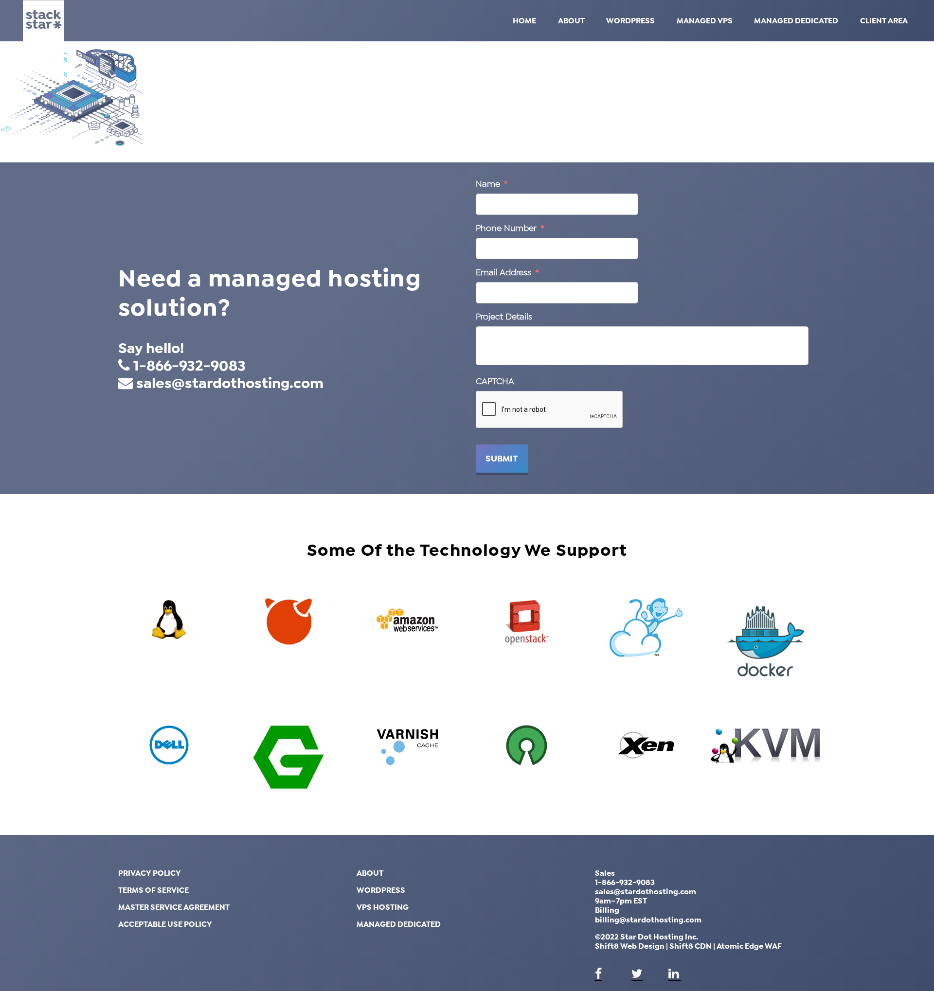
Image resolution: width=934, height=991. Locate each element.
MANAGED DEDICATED (399, 924)
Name (492, 184)
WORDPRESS (381, 890)
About (571, 20)
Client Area (884, 20)
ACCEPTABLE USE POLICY (165, 924)
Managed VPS (705, 20)
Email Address (507, 272)
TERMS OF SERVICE (153, 890)
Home (524, 20)
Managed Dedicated (796, 20)
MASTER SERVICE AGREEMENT (174, 907)
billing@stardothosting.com (648, 919)
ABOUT (370, 873)
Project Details (504, 316)
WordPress (630, 20)
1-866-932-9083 (189, 365)
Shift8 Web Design (630, 946)
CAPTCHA (495, 381)
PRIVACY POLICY (149, 873)
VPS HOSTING (383, 907)
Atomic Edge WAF (749, 946)
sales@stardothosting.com (229, 383)
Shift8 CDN (690, 946)
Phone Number (510, 228)
